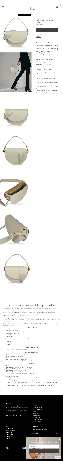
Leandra (38, 18)
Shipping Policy (36, 415)
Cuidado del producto (38, 407)
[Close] (59, 439)
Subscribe (43, 451)
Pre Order (35, 405)
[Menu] (2, 6)
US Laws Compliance (37, 419)
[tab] (39, 36)
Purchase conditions (10, 430)
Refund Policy (36, 413)
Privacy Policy (36, 411)
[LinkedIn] (49, 455)
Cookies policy (9, 434)
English (7, 451)
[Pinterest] (46, 455)
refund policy (9, 436)
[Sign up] (56, 433)
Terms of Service (36, 417)
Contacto (35, 403)
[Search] (56, 6)
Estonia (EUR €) (7, 448)
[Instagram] (41, 455)
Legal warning (9, 428)
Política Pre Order (37, 421)
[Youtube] (38, 455)
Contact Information (37, 409)
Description (38, 36)
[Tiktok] (44, 455)
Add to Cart (47, 30)
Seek (7, 426)
